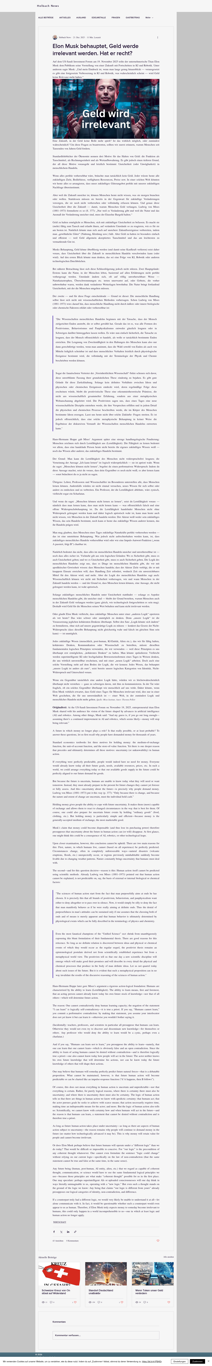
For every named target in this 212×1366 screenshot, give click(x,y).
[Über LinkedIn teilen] (68, 1231)
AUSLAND (81, 17)
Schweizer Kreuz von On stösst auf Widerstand (56, 1292)
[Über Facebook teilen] (54, 1231)
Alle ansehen (168, 1256)
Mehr (148, 17)
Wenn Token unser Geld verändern (149, 1292)
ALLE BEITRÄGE (46, 17)
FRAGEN (116, 17)
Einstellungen (179, 1361)
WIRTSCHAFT (59, 1222)
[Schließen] (208, 1361)
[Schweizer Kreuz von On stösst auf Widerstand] (59, 1273)
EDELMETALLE (99, 17)
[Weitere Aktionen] (157, 37)
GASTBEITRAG (133, 17)
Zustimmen (197, 1361)
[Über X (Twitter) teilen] (61, 1231)
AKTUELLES (65, 17)
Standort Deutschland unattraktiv (101, 1292)
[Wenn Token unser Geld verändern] (153, 1273)
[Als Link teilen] (75, 1231)
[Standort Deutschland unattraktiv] (106, 1273)
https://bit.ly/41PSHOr (152, 1361)
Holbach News (48, 5)
